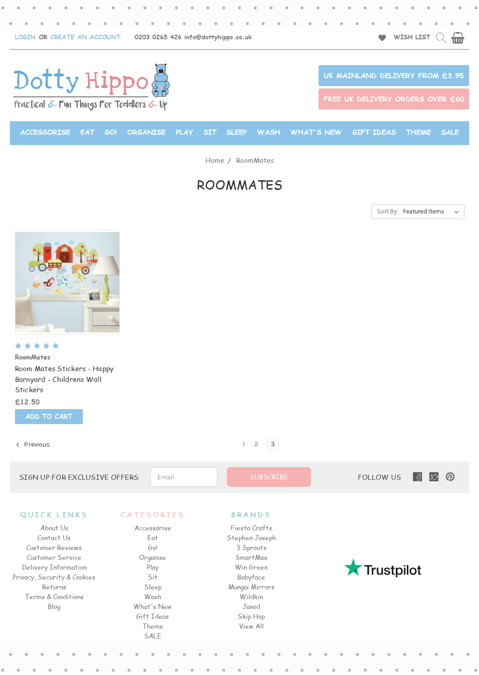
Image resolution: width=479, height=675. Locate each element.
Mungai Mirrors (251, 586)
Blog (54, 606)
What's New (316, 132)
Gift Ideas (374, 132)
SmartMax (251, 557)
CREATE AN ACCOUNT (86, 37)
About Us (54, 527)
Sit (210, 132)
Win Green (251, 567)
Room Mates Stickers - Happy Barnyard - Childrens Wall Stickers (64, 378)
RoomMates (255, 160)
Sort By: (387, 211)
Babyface (251, 576)
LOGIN (25, 37)
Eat (87, 132)
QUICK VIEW (67, 264)
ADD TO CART (67, 299)
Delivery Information (54, 567)
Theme (418, 132)
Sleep (236, 132)
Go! (111, 132)
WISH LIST (412, 37)
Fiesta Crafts (251, 527)
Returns (54, 586)
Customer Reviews (54, 547)
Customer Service (54, 557)
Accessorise (45, 132)
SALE (450, 132)
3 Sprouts (251, 547)
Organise (146, 132)
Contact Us (54, 537)
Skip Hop (251, 616)
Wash (268, 132)
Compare (64, 282)
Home (214, 160)
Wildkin (251, 596)
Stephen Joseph (251, 537)
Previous (36, 444)
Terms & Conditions (54, 596)
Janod (251, 606)
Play (184, 132)
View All (251, 626)
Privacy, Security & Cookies (54, 576)
